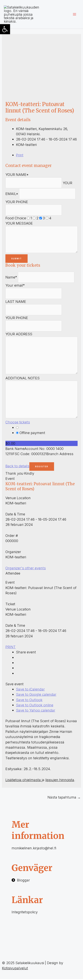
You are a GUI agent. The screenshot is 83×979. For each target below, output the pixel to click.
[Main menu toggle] (74, 14)
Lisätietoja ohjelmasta (23, 780)
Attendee (12, 573)
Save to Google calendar (36, 694)
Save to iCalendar (30, 689)
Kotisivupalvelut (15, 968)
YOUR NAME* (17, 174)
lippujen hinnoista (59, 780)
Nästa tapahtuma (64, 797)
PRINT (10, 647)
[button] (5, 29)
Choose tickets (17, 422)
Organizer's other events (25, 568)
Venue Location (18, 498)
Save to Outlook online (34, 705)
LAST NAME (15, 301)
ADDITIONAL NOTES (22, 378)
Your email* (15, 285)
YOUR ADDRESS (18, 334)
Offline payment (32, 433)
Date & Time (15, 514)
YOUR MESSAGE (19, 223)
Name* (11, 277)
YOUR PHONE (16, 202)
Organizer (13, 552)
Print (19, 155)
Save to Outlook (29, 700)
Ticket (10, 604)
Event (10, 478)
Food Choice (15, 218)
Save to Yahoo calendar (35, 710)
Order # (11, 535)
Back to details (17, 466)
